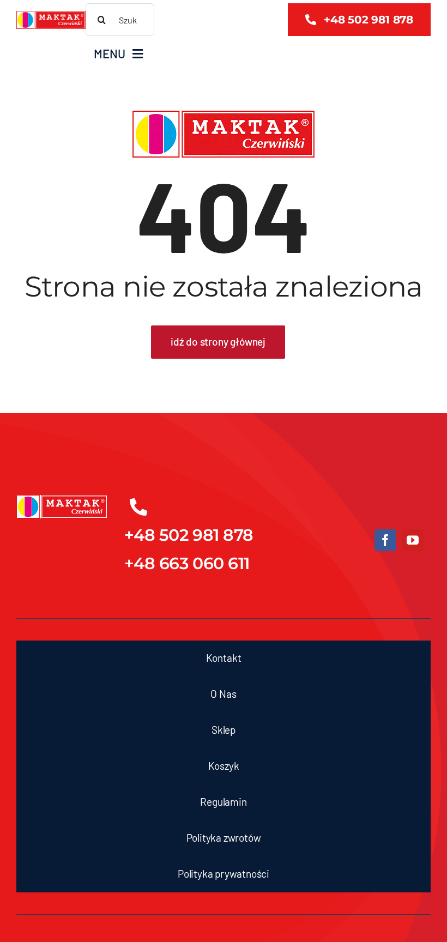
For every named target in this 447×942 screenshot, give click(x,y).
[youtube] (413, 540)
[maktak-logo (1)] (51, 16)
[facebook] (385, 540)
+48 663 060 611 (187, 563)
